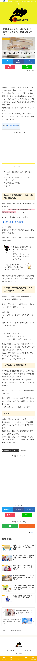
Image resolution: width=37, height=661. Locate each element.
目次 (15, 166)
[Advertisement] (18, 78)
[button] (33, 359)
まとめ (8, 186)
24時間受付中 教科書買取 (13, 222)
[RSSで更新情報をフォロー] (27, 526)
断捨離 (24, 450)
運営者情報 (27, 650)
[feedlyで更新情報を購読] (10, 526)
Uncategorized (7, 450)
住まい (17, 450)
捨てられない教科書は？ (14, 183)
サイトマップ (9, 650)
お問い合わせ (18, 653)
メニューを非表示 (12, 125)
